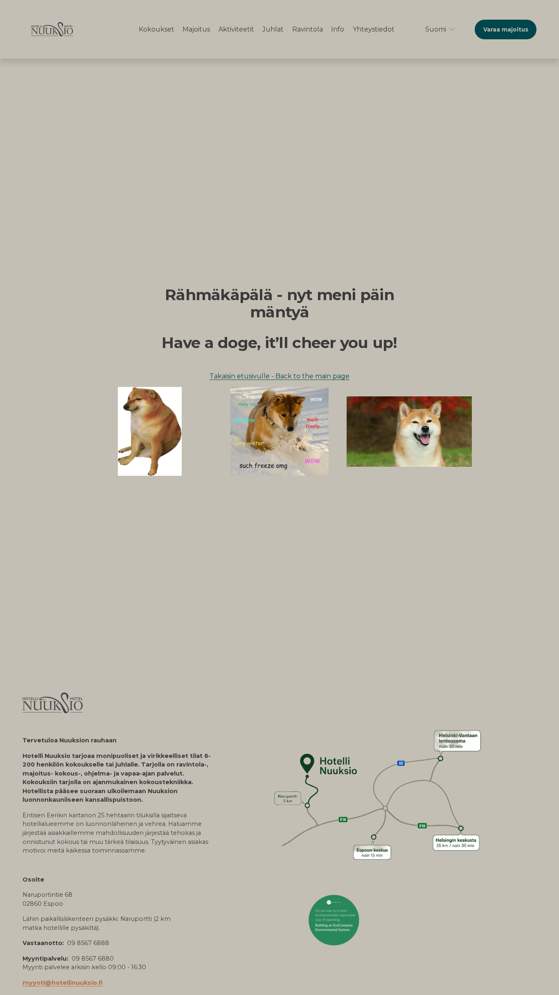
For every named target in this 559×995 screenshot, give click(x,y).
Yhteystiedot (373, 29)
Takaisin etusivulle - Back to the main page (279, 376)
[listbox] (434, 29)
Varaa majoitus (505, 29)
